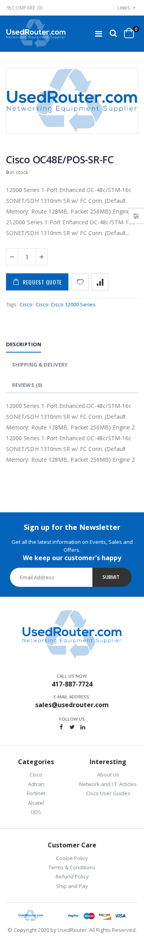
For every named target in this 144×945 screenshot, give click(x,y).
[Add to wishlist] (80, 281)
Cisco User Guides (108, 793)
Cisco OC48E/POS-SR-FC (60, 159)
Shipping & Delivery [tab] (40, 364)
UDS (36, 812)
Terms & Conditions (72, 867)
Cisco (26, 304)
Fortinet (36, 793)
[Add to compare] (99, 281)
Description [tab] (23, 344)
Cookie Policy (72, 858)
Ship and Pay (72, 886)
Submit (111, 577)
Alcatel (36, 802)
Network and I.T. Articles (108, 784)
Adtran (36, 784)
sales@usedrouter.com (72, 704)
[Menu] (98, 33)
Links (124, 8)
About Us (108, 774)
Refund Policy (72, 876)
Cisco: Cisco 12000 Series (66, 304)
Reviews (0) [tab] (27, 384)
